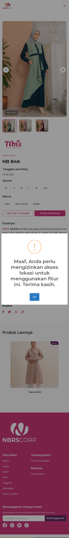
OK (34, 297)
